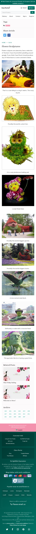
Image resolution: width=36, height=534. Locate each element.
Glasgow (10, 495)
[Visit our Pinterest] (23, 529)
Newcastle (29, 495)
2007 (24, 416)
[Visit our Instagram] (18, 529)
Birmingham (19, 491)
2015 (15, 414)
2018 (28, 411)
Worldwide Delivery (10, 443)
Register (31, 16)
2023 (5, 411)
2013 (24, 414)
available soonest (18, 3)
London (12, 491)
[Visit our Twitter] (7, 529)
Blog (10, 453)
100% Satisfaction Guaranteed (18, 427)
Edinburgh (5, 491)
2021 (15, 411)
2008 (19, 416)
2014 (19, 414)
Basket (24, 8)
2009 (15, 416)
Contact (18, 16)
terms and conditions (22, 523)
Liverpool (17, 495)
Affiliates (25, 455)
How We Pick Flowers (25, 438)
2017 (5, 414)
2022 (10, 411)
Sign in (25, 16)
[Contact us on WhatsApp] (29, 529)
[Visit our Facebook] (12, 529)
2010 (10, 416)
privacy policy (10, 523)
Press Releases (10, 455)
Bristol (23, 495)
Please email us (18, 504)
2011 (5, 416)
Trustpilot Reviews (25, 453)
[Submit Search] (32, 12)
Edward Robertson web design (18, 525)
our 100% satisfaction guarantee (20, 468)
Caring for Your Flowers (10, 438)
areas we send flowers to (21, 486)
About (11, 16)
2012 (28, 414)
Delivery (4, 16)
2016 (10, 414)
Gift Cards (10, 441)
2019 (24, 411)
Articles (8, 25)
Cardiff (4, 495)
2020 (19, 411)
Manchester (26, 491)
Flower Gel (24, 441)
